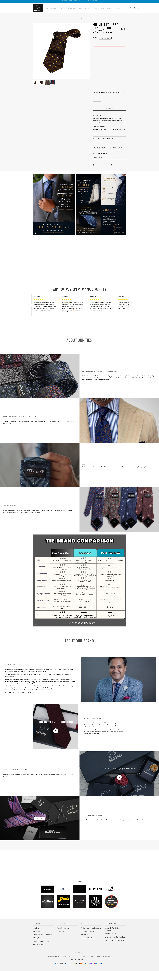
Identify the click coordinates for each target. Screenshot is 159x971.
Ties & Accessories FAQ (100, 153)
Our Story (36, 928)
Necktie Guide (81, 956)
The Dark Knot (52, 956)
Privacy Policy (85, 935)
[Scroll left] (33, 306)
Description (97, 115)
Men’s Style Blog (68, 956)
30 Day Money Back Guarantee (91, 928)
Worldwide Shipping (87, 931)
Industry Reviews (110, 934)
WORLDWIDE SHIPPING (100, 143)
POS (90, 956)
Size (94, 90)
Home (35, 18)
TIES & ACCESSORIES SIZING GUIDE (103, 138)
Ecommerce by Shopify (102, 956)
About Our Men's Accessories (42, 935)
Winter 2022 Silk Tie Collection (50, 18)
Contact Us (60, 931)
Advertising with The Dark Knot (115, 937)
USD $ (123, 8)
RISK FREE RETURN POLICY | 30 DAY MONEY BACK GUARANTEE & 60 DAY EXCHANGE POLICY (107, 148)
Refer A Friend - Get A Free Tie (114, 940)
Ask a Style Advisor (63, 928)
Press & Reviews (38, 944)
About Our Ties (38, 931)
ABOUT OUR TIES (98, 157)
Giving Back (37, 938)
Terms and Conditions (88, 938)
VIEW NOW (39, 818)
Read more (95, 133)
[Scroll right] (126, 306)
